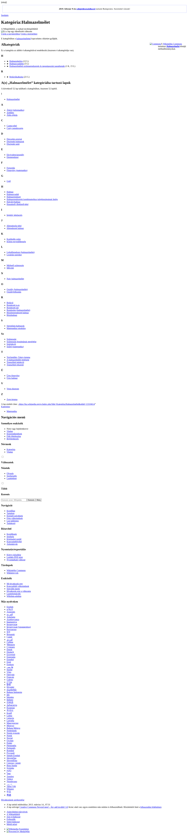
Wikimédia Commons (172, 44)
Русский (11, 753)
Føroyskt (10, 674)
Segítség (4, 15)
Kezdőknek (12, 534)
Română (10, 750)
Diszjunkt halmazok (15, 141)
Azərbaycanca (13, 619)
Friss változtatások (15, 518)
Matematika (12, 411)
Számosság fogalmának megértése (21, 341)
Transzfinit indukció (15, 362)
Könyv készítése (14, 555)
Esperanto (11, 657)
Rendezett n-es (13, 305)
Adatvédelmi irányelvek (17, 812)
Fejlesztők (11, 819)
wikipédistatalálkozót (85, 9)
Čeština (10, 642)
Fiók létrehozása (14, 436)
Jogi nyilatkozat (13, 817)
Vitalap (10, 431)
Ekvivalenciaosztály (15, 155)
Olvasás (10, 473)
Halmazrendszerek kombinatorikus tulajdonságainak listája (32, 199)
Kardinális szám (14, 239)
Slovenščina (12, 760)
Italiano (10, 700)
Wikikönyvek (12, 573)
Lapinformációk (14, 594)
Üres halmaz (12, 378)
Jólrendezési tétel (14, 226)
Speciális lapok (13, 589)
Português (11, 748)
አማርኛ (10, 609)
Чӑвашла (11, 644)
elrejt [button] (4, 2)
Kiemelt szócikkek (15, 516)
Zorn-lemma (12, 399)
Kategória (5, 406)
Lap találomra (13, 521)
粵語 (9, 795)
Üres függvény (13, 375)
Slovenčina (11, 758)
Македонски (12, 723)
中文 (9, 791)
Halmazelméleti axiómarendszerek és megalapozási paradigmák (37, 66)
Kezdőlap (11, 511)
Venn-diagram (13, 389)
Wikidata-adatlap (14, 596)
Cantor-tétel (12, 126)
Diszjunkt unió (13, 144)
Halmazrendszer (14, 197)
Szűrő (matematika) (15, 346)
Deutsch (10, 652)
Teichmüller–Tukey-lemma (18, 357)
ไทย (9, 773)
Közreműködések (14, 434)
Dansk (9, 649)
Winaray (10, 789)
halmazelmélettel (23, 38)
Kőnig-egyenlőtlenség (16, 241)
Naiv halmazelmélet (15, 279)
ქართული (12, 705)
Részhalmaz (12, 315)
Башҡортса (12, 622)
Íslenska (10, 697)
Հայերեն (11, 690)
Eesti (9, 662)
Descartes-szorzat (14, 139)
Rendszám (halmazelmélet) (18, 310)
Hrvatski (10, 687)
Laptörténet (12, 478)
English (10, 607)
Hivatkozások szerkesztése (12, 800)
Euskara (10, 664)
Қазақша (11, 708)
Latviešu (10, 720)
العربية (10, 614)
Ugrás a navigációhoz (10, 34)
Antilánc (10, 112)
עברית (9, 682)
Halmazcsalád (13, 194)
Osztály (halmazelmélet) (17, 289)
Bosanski (11, 634)
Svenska (10, 768)
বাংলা (8, 632)
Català (9, 637)
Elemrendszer (13, 157)
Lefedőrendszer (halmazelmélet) (21, 252)
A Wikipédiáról (13, 814)
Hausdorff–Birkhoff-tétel (17, 204)
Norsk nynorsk (13, 733)
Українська (12, 781)
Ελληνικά (11, 654)
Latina (9, 715)
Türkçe (10, 779)
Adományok (12, 544)
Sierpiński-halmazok (15, 326)
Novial (10, 738)
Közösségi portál (14, 539)
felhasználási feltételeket (150, 807)
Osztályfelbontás (14, 292)
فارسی (10, 667)
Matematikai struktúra (16, 328)
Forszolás (11, 168)
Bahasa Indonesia (14, 692)
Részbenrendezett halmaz (18, 312)
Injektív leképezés (14, 215)
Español (10, 659)
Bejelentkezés (13, 439)
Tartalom (10, 513)
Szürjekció (11, 344)
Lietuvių (10, 718)
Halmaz (10, 192)
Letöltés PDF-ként (15, 557)
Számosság (11, 339)
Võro (9, 672)
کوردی (10, 639)
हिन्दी (9, 684)
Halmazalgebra (16, 61)
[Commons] (155, 44)
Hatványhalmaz (13, 202)
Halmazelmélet (173, 46)
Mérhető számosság (15, 265)
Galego (10, 679)
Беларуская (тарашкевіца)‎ (19, 627)
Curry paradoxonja (15, 128)
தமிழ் (9, 770)
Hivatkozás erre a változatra (19, 591)
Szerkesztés (12, 476)
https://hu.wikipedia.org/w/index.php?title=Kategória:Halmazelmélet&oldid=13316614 (57, 404)
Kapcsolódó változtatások (18, 586)
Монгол (10, 725)
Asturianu (11, 617)
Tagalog (10, 776)
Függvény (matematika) (17, 170)
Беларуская (12, 624)
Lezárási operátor (14, 255)
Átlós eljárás (12, 115)
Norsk (9, 735)
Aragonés (11, 612)
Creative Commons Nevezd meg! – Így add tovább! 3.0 (44, 807)
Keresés (5, 494)
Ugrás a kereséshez (29, 34)
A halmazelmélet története (18, 360)
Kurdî (9, 713)
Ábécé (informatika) (15, 110)
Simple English (13, 755)
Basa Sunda (12, 765)
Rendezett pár (13, 308)
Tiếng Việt (11, 786)
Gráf (9, 181)
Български (11, 629)
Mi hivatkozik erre (15, 584)
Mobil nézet (12, 824)
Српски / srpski (14, 763)
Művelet (10, 268)
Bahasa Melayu (13, 728)
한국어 (10, 710)
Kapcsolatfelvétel (14, 541)
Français (10, 677)
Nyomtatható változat (16, 560)
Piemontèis (11, 745)
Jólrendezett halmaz (15, 228)
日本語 (10, 702)
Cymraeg (11, 647)
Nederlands (12, 730)
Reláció (10, 303)
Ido (8, 695)
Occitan (10, 740)
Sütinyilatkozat (13, 822)
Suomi (9, 669)
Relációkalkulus (16, 77)
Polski (9, 743)
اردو (9, 784)
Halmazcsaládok (16, 63)
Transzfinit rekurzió (15, 365)
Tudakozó (11, 523)
